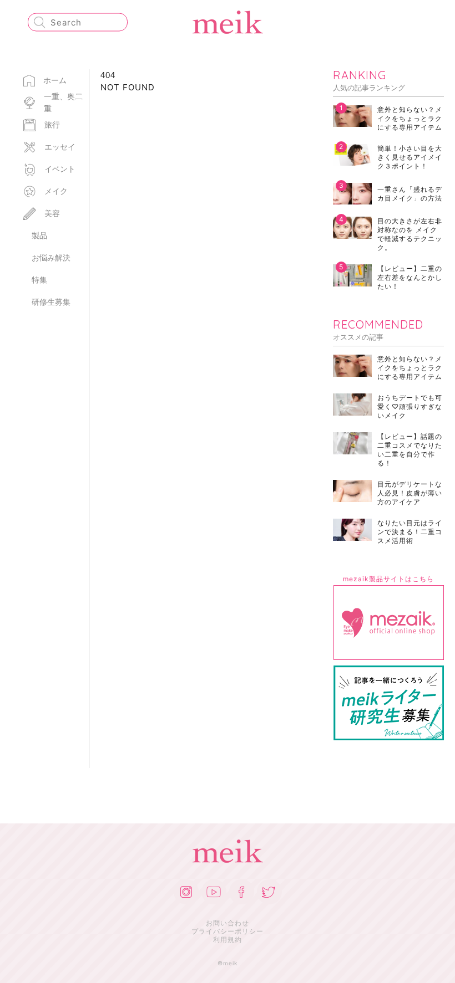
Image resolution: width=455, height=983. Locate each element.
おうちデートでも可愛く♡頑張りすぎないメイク (409, 406)
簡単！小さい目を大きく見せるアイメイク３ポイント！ (409, 157)
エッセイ (59, 146)
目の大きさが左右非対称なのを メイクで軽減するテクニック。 (409, 234)
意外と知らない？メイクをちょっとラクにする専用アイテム (409, 118)
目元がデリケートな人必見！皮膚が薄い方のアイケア (409, 493)
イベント (59, 168)
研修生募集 (51, 301)
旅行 (52, 124)
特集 (39, 279)
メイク (56, 191)
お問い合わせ (227, 923)
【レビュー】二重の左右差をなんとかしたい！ (409, 277)
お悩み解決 (51, 257)
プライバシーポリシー (227, 931)
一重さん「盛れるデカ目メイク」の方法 (409, 193)
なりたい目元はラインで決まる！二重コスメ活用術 (409, 532)
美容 (52, 213)
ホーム (55, 80)
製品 (39, 235)
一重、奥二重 (63, 102)
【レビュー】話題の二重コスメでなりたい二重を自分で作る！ (409, 449)
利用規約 (227, 939)
